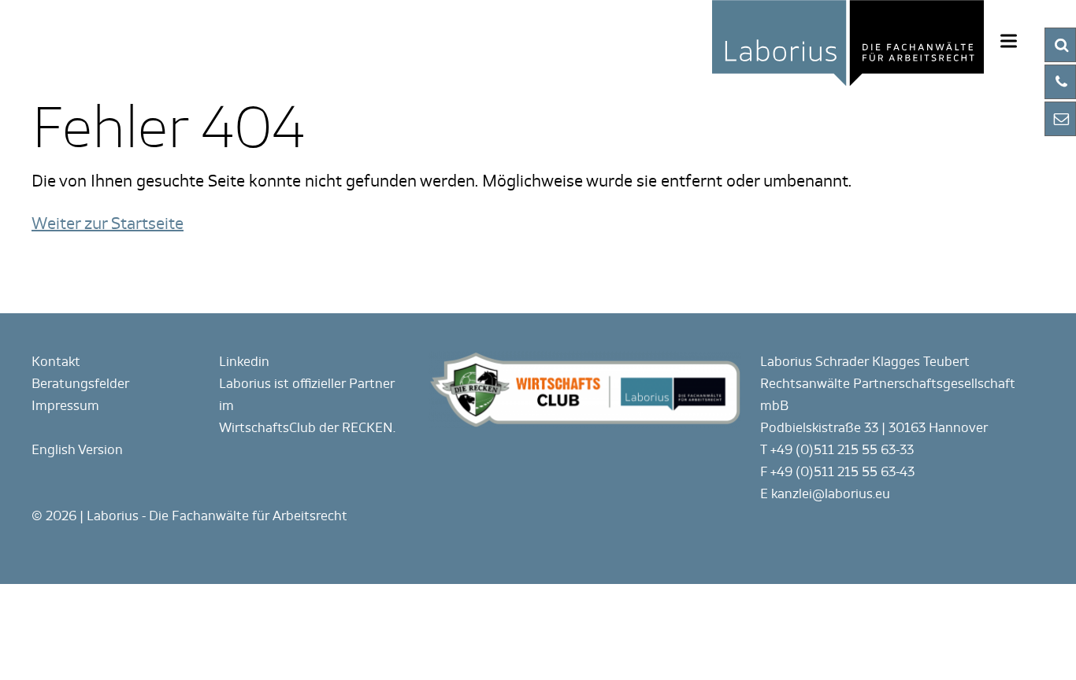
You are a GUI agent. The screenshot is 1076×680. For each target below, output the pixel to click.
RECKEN (367, 427)
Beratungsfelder (80, 383)
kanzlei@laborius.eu (830, 494)
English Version (77, 450)
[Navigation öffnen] (1008, 40)
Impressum (65, 405)
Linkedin (244, 361)
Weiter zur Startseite (108, 223)
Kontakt (56, 361)
